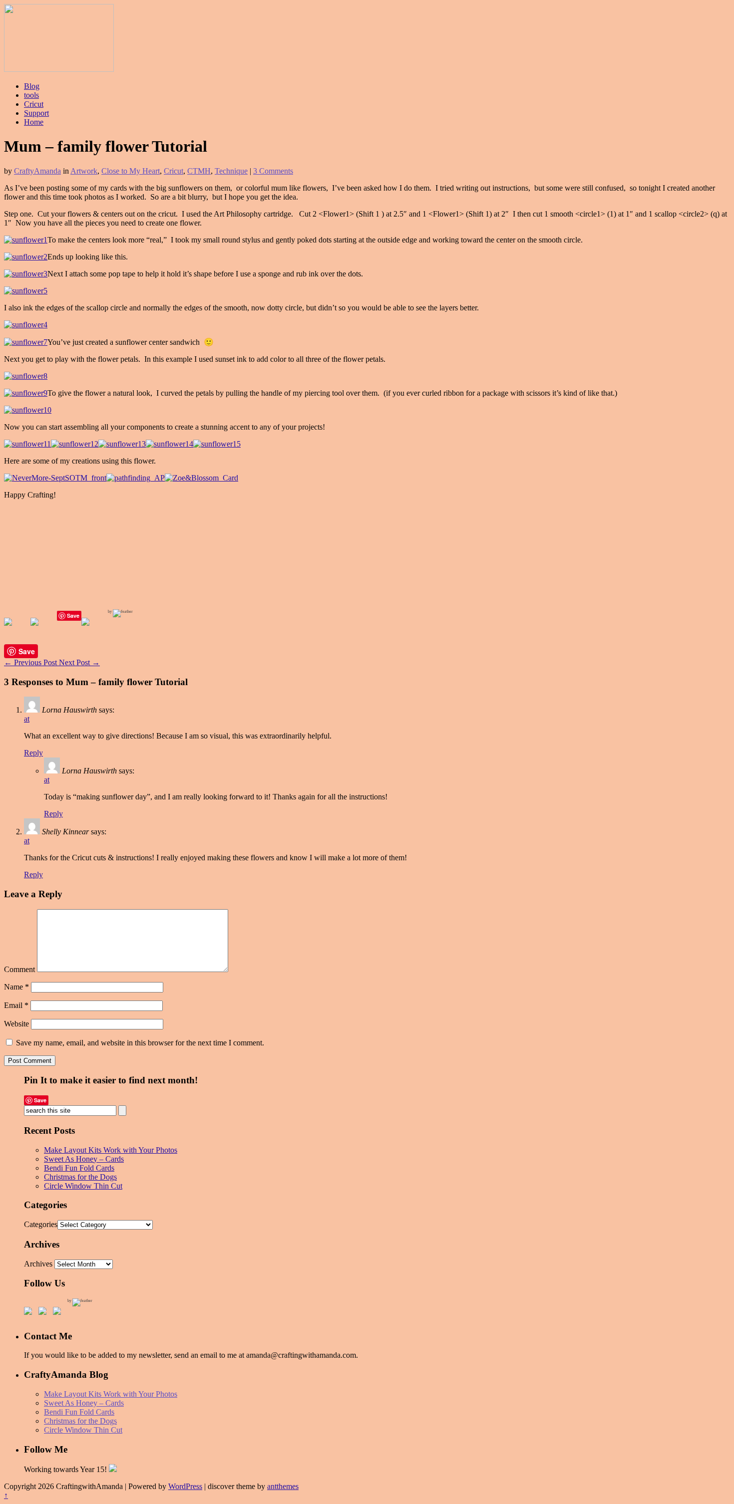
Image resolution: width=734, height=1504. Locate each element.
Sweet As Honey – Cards (84, 1159)
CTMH (199, 171)
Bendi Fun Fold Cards (79, 1168)
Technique (231, 171)
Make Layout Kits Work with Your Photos (110, 1150)
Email (16, 1005)
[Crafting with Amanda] (59, 69)
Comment (19, 969)
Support (36, 113)
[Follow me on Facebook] (30, 1313)
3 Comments (273, 171)
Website (16, 1023)
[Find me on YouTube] (59, 1313)
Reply (33, 753)
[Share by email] (93, 630)
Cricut (33, 104)
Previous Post (31, 662)
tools (31, 95)
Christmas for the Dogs (80, 1177)
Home (33, 122)
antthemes (283, 1486)
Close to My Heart (130, 171)
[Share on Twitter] (42, 630)
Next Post (79, 662)
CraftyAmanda (37, 171)
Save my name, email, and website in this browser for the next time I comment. (140, 1042)
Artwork (83, 171)
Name (16, 987)
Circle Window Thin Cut (83, 1186)
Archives (38, 1263)
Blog (31, 86)
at (26, 719)
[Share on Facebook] (16, 630)
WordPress (185, 1486)
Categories (40, 1224)
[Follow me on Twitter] (44, 1313)
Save (73, 615)
